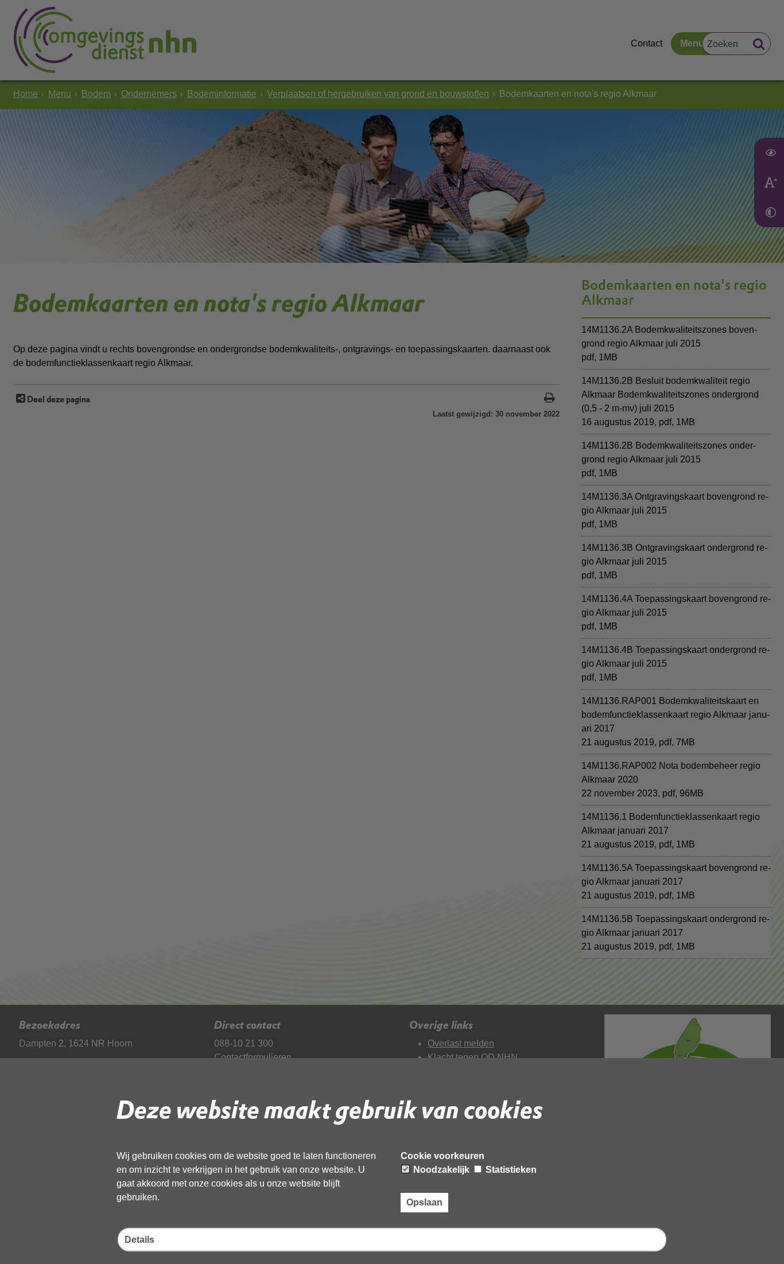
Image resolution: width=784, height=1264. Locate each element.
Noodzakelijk (440, 1169)
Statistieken (510, 1169)
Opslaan (424, 1202)
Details (139, 1239)
